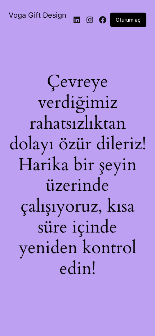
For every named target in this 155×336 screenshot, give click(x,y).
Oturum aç (128, 20)
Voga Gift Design (37, 15)
